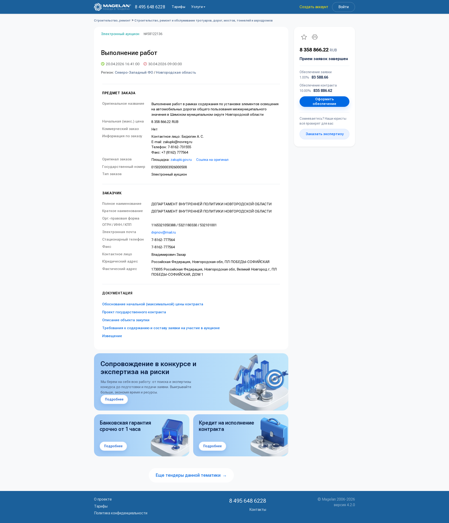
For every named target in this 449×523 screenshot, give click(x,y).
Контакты (257, 509)
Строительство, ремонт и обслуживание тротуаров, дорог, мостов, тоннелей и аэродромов (203, 20)
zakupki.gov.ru (181, 160)
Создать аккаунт (314, 7)
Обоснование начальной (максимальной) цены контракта (152, 304)
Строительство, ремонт (112, 20)
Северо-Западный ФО (134, 72)
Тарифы (178, 7)
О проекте (103, 499)
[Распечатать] (314, 36)
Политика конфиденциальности (120, 513)
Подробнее (114, 399)
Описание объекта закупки (125, 320)
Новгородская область (176, 72)
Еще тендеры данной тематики (191, 475)
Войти (343, 7)
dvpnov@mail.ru (163, 232)
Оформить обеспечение (324, 101)
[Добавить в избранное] (304, 36)
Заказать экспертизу (325, 134)
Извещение (112, 336)
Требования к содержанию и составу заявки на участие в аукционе (161, 328)
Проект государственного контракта (134, 312)
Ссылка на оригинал (212, 160)
